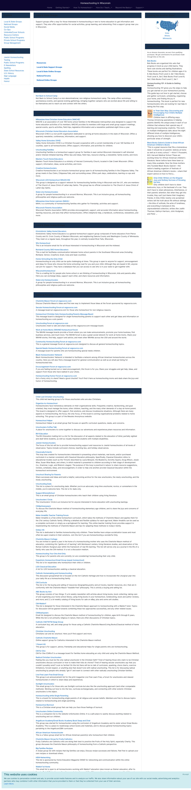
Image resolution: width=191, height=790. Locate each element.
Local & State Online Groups (49, 71)
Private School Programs (14, 40)
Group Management (12, 43)
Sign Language (10, 76)
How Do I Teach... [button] (103, 7)
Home (49, 7)
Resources (41, 63)
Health (6, 78)
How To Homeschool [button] (82, 7)
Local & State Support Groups (49, 67)
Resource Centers (11, 35)
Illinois (167, 36)
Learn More (8, 784)
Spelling (7, 68)
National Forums (44, 76)
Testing (7, 60)
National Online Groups (47, 80)
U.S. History (9, 73)
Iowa (167, 33)
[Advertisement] (87, 44)
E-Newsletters (10, 65)
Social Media (9, 27)
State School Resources (14, 70)
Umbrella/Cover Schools (14, 32)
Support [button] (139, 7)
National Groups (11, 24)
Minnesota (167, 38)
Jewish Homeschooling (13, 57)
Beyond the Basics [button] (123, 7)
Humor (7, 81)
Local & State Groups (13, 21)
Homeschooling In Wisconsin (95, 3)
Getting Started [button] (62, 7)
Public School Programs (14, 37)
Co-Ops (7, 29)
